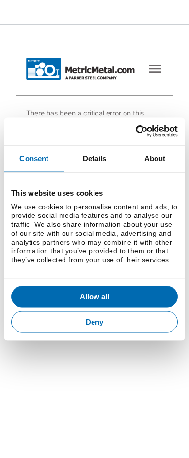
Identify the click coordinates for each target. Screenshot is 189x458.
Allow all (95, 297)
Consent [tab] (33, 158)
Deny (94, 321)
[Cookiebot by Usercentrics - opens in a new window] (136, 131)
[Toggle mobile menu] (155, 69)
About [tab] (155, 158)
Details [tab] (95, 158)
